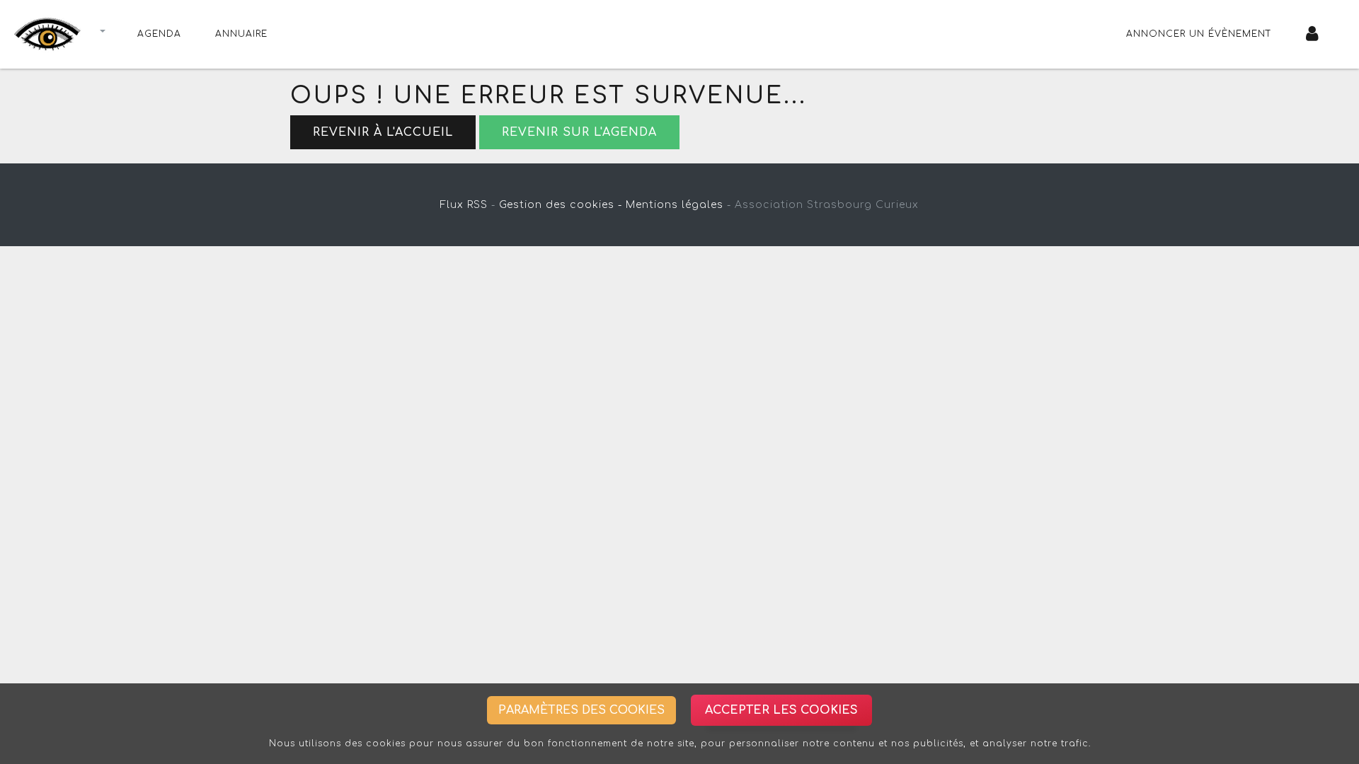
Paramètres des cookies (581, 710)
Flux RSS (464, 204)
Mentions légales (674, 204)
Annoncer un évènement (1199, 34)
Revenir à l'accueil (383, 132)
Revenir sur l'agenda (579, 132)
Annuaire (241, 34)
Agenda (159, 34)
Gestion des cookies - (560, 204)
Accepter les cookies (781, 710)
